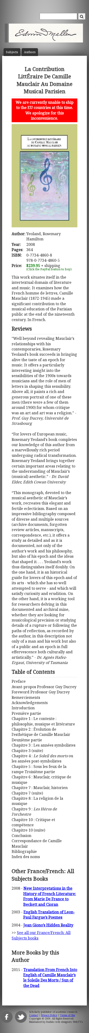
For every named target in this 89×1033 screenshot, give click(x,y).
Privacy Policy (49, 1015)
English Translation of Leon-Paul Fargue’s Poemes (49, 914)
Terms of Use (67, 1015)
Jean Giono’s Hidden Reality (48, 925)
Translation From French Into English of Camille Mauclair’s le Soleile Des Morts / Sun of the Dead (50, 977)
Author (30, 52)
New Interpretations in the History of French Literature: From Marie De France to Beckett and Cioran (49, 896)
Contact (33, 1015)
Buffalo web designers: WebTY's (64, 1022)
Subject (12, 52)
